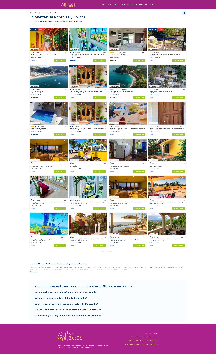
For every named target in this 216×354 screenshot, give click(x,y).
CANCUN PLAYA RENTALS (136, 341)
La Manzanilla (38, 57)
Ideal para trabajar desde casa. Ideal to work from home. (86, 239)
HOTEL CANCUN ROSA (137, 337)
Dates (33, 24)
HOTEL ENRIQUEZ (152, 341)
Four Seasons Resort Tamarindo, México (121, 91)
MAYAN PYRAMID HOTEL (149, 344)
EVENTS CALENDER (127, 4)
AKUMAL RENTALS (152, 337)
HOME (103, 4)
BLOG (152, 4)
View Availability (60, 60)
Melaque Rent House (37, 91)
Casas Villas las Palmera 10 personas (41, 128)
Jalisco (32, 57)
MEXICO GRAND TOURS (132, 344)
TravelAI (74, 347)
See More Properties (108, 251)
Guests (49, 24)
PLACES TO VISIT (113, 4)
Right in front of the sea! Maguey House (161, 91)
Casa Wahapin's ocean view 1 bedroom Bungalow (124, 239)
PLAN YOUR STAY (141, 4)
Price (41, 24)
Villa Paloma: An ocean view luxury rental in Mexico (164, 239)
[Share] (184, 13)
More (58, 24)
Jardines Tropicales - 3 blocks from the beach (44, 54)
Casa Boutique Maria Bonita (118, 54)
